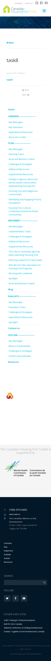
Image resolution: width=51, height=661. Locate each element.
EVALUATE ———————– (22, 296)
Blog (10, 289)
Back (11, 42)
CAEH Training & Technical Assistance (19, 620)
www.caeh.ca (14, 514)
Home (11, 109)
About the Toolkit (17, 137)
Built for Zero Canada (13, 624)
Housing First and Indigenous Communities (23, 193)
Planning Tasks (16, 154)
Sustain (7, 558)
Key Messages (16, 122)
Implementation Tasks (20, 231)
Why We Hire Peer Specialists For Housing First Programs (25, 267)
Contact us (14, 328)
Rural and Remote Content (22, 159)
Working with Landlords (20, 273)
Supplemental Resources (21, 174)
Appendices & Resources (21, 132)
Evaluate (7, 554)
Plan (5, 547)
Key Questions (16, 127)
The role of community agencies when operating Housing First (24, 253)
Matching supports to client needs (25, 260)
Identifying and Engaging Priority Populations (25, 201)
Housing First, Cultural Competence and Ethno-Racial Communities (23, 211)
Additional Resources (19, 169)
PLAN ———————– (19, 143)
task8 (9, 79)
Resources (13, 362)
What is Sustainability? (20, 346)
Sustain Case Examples (20, 356)
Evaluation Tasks (17, 307)
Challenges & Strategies (20, 164)
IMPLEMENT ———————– (23, 220)
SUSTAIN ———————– (21, 335)
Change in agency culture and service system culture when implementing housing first (23, 182)
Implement (8, 550)
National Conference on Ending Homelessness (23, 628)
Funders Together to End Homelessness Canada (24, 631)
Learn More (25, 429)
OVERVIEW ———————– (22, 116)
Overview (8, 543)
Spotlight (13, 278)
